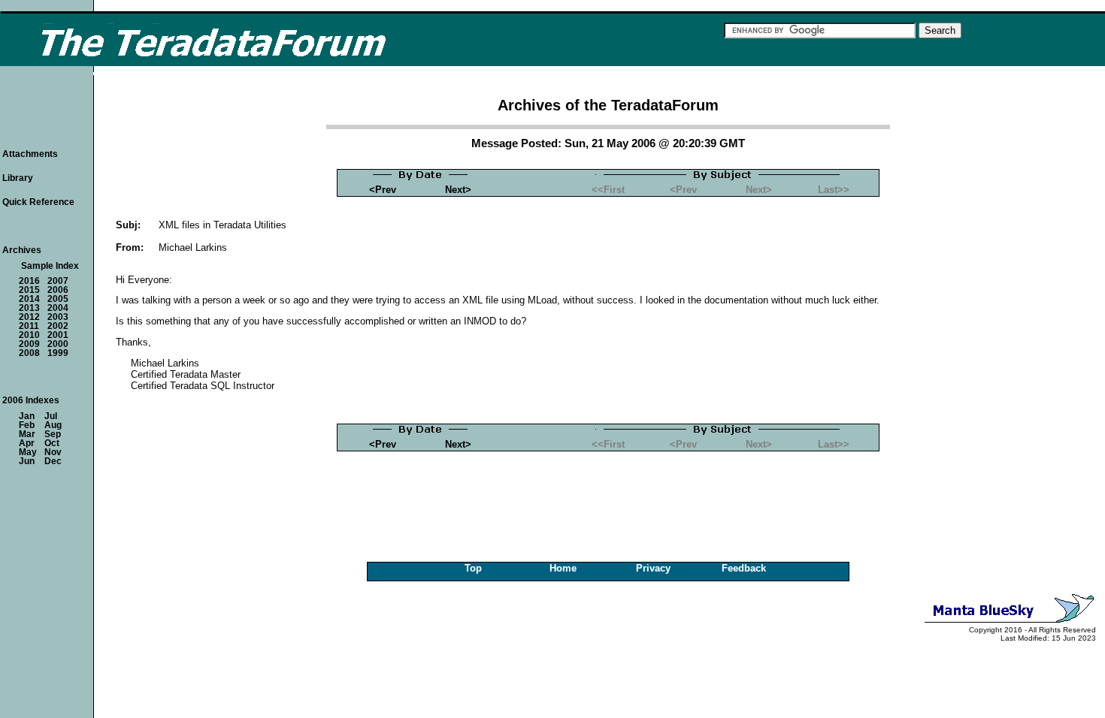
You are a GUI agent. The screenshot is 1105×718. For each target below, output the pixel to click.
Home (563, 568)
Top (473, 568)
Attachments (30, 154)
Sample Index (50, 265)
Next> (458, 189)
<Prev (382, 189)
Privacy (653, 568)
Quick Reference (38, 202)
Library (17, 178)
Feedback (744, 568)
